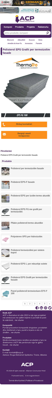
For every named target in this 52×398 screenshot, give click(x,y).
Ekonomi (10, 40)
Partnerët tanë (17, 376)
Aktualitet (21, 40)
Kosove (32, 40)
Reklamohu (43, 27)
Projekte (31, 27)
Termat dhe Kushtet (17, 380)
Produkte (19, 27)
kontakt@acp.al (16, 352)
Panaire (39, 43)
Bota (40, 40)
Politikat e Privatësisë (34, 380)
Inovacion (29, 43)
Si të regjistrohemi (32, 376)
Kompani (8, 27)
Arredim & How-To (15, 43)
